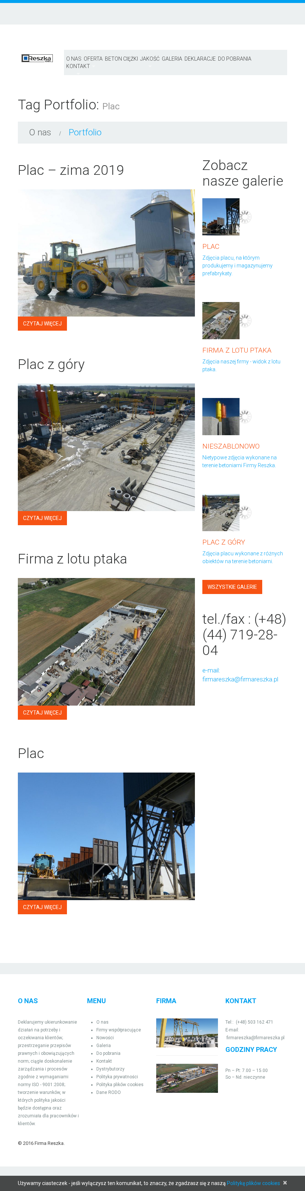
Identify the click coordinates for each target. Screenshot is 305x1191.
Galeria (172, 59)
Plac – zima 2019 (71, 170)
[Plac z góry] (106, 447)
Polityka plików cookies (120, 1084)
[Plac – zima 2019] (106, 253)
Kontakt (104, 1061)
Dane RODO (108, 1092)
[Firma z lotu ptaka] (106, 641)
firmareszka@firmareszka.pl (240, 679)
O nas (73, 59)
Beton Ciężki (121, 59)
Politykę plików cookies (253, 1183)
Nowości (105, 1037)
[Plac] (106, 836)
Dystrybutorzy (110, 1069)
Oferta (93, 59)
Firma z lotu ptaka (72, 559)
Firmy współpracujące (118, 1030)
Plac (31, 753)
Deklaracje (200, 59)
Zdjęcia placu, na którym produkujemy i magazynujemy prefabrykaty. (237, 265)
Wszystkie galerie (232, 587)
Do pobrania (234, 59)
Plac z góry (51, 364)
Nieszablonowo (231, 446)
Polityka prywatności (117, 1076)
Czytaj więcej (42, 324)
